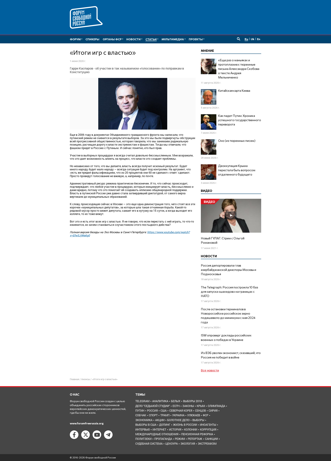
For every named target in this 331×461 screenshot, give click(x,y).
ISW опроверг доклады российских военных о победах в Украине (226, 337)
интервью (142, 429)
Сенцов (200, 410)
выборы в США (145, 424)
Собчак (140, 415)
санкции (211, 439)
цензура (171, 443)
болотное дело (178, 420)
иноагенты (208, 424)
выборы (198, 420)
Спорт (153, 415)
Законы (188, 406)
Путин (139, 410)
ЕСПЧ (176, 406)
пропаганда (163, 439)
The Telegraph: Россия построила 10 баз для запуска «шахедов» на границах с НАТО (229, 291)
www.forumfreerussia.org (87, 423)
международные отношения (156, 434)
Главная (74, 379)
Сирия (213, 410)
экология (187, 443)
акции (159, 420)
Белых (175, 401)
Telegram (142, 401)
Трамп (164, 415)
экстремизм (207, 443)
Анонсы (85, 379)
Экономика (143, 420)
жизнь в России (185, 424)
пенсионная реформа (197, 434)
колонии (190, 429)
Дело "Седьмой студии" (152, 406)
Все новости (210, 370)
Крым (201, 406)
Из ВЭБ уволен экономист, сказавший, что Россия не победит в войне (231, 355)
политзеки (143, 439)
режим (180, 439)
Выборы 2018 (192, 401)
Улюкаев (193, 415)
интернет (159, 429)
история (175, 429)
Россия (152, 410)
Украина (178, 415)
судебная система (149, 443)
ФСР (205, 415)
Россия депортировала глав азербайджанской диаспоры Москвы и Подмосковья (228, 269)
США (164, 410)
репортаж (195, 439)
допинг (164, 424)
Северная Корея (180, 410)
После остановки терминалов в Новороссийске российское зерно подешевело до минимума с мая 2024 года (228, 315)
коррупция (208, 429)
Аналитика (160, 401)
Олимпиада (216, 406)
